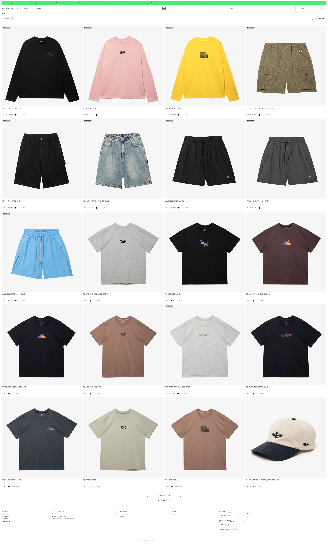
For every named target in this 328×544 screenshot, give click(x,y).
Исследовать (38, 3)
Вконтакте (174, 511)
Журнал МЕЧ (6, 521)
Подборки (37, 8)
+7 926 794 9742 (224, 515)
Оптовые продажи (123, 514)
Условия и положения (60, 516)
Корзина (321, 8)
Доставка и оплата (59, 514)
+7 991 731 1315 (224, 524)
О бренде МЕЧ (121, 511)
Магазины (120, 516)
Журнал (230, 8)
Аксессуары (27, 8)
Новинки (9, 8)
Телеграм (173, 514)
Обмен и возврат (58, 511)
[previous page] (158, 500)
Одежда (18, 8)
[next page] (169, 500)
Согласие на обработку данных (63, 518)
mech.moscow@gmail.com (228, 529)
